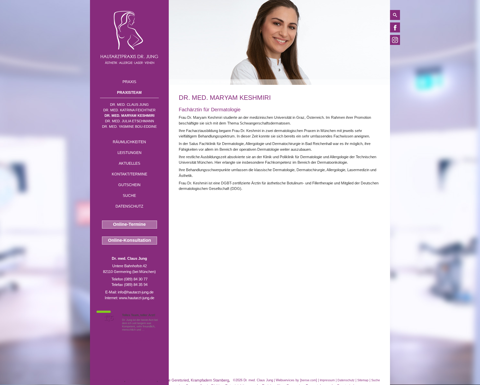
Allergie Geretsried (173, 380)
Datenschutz (129, 206)
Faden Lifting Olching (107, 380)
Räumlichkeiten (129, 142)
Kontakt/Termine (129, 174)
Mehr (148, 329)
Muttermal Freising (141, 380)
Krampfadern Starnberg (210, 380)
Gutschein (129, 185)
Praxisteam (129, 92)
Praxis (129, 82)
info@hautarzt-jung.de (136, 292)
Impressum (327, 380)
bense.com (308, 380)
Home (183, 82)
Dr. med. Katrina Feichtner (129, 110)
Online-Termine (129, 224)
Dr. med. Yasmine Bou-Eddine (129, 126)
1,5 (109, 318)
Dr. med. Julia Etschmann (129, 121)
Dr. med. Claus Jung (129, 105)
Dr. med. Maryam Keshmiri (129, 116)
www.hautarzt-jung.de (136, 298)
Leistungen (130, 152)
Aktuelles (129, 163)
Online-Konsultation (129, 240)
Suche (129, 195)
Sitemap (362, 380)
